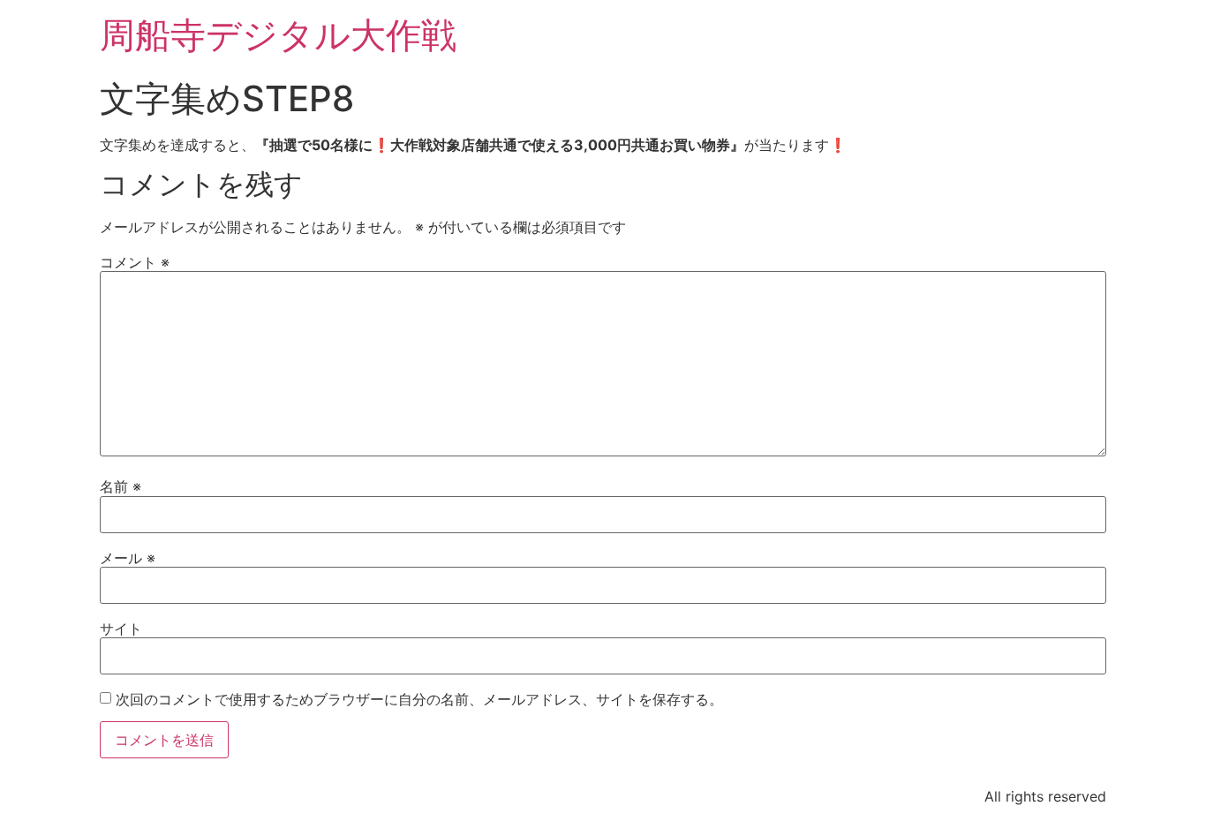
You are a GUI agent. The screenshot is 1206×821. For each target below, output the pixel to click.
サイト (121, 628)
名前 (120, 486)
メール (127, 558)
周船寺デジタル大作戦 (278, 34)
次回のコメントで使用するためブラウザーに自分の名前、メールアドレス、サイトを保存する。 (419, 699)
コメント (135, 262)
